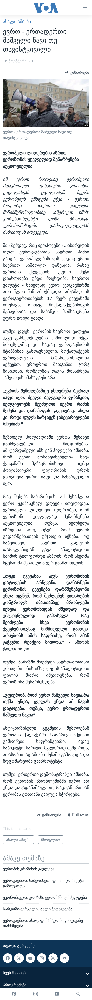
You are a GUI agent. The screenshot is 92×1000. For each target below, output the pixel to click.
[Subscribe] (64, 958)
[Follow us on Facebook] (7, 958)
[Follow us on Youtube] (30, 958)
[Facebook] (14, 994)
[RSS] (53, 958)
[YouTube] (57, 994)
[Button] (77, 72)
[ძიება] (78, 994)
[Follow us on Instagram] (41, 958)
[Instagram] (35, 994)
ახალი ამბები (17, 21)
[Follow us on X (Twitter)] (19, 958)
